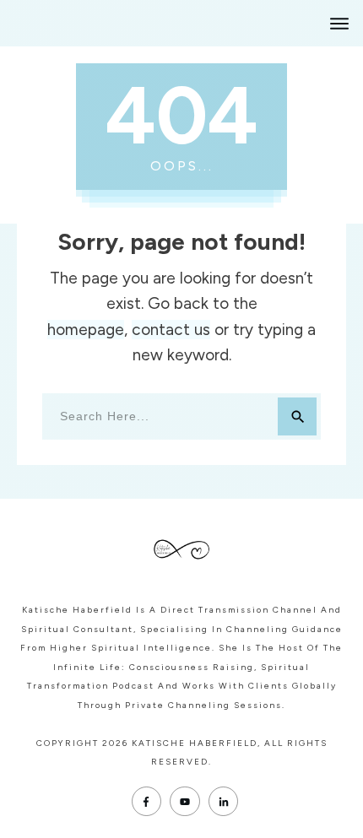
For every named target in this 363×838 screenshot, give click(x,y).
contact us (171, 329)
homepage (85, 329)
